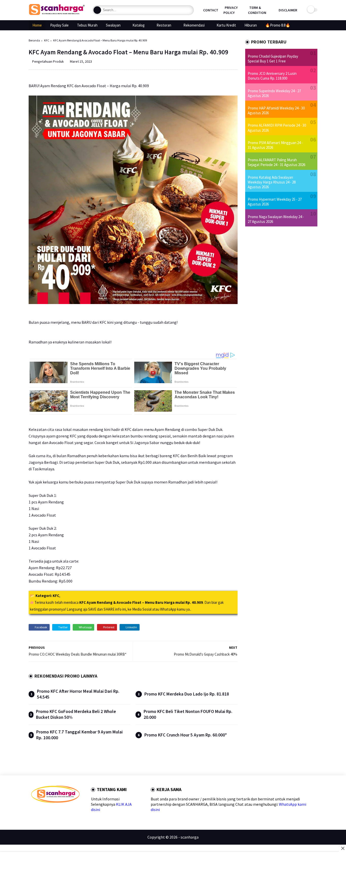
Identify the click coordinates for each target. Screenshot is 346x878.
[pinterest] (57, 812)
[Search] (97, 10)
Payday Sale (59, 25)
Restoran (164, 25)
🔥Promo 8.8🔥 (277, 25)
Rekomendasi (194, 25)
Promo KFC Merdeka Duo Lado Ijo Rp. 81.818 (186, 694)
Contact (210, 10)
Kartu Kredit (226, 25)
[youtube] (74, 812)
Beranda (34, 40)
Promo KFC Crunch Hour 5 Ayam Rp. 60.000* (185, 735)
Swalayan (113, 25)
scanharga (190, 837)
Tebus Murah (87, 25)
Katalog (138, 25)
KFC (46, 40)
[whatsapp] (49, 812)
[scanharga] (57, 14)
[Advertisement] (173, 865)
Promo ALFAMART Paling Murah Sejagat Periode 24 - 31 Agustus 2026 (276, 162)
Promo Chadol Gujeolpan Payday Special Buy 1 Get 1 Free (273, 58)
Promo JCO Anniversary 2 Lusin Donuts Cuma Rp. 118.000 (272, 76)
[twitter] (41, 812)
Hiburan (250, 25)
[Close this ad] (342, 848)
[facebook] (33, 812)
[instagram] (66, 812)
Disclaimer (288, 10)
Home (37, 25)
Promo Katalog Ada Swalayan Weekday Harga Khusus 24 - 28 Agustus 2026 (272, 182)
